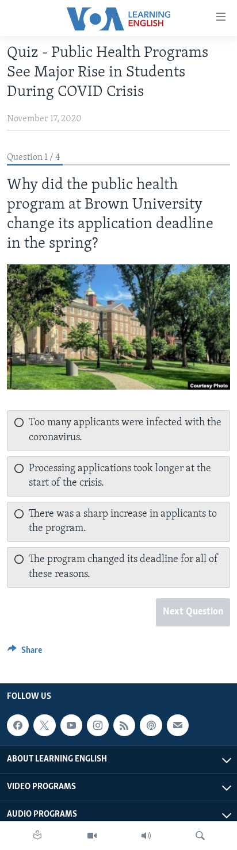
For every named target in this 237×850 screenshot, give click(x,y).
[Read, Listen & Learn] (37, 835)
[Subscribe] (178, 725)
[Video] (92, 835)
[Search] (200, 835)
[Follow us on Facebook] (18, 725)
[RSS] (124, 725)
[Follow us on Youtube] (71, 725)
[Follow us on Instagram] (98, 725)
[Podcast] (151, 725)
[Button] (24, 653)
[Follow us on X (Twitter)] (44, 725)
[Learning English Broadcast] (146, 835)
